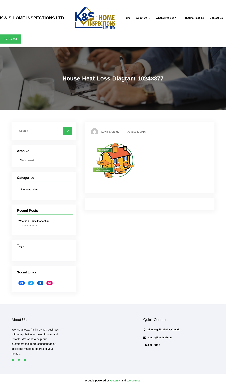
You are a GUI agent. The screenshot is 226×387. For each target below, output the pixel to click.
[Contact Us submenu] (225, 18)
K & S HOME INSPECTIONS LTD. (32, 18)
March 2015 (27, 159)
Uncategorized (30, 189)
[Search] (67, 131)
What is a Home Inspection (34, 221)
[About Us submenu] (149, 18)
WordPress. (134, 380)
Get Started (10, 39)
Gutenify (115, 380)
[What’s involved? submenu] (178, 18)
